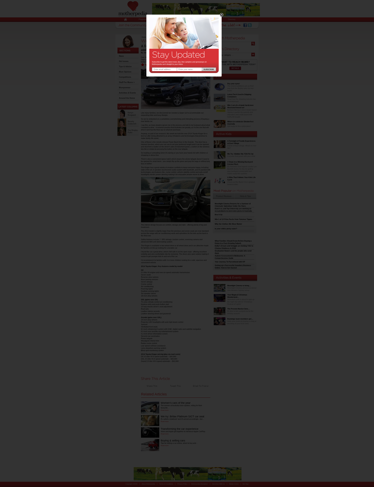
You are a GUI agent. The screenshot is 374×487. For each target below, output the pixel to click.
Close (221, 15)
